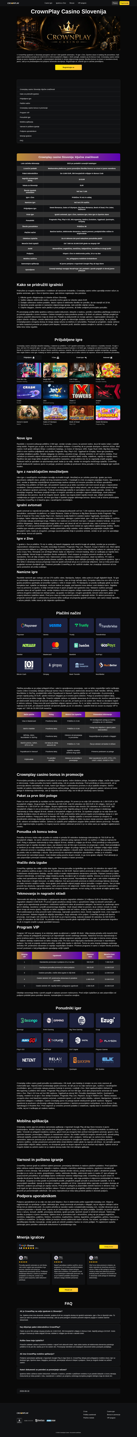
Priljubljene (28, 357)
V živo (54, 357)
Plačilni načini (25, 103)
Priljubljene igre (25, 99)
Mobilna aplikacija (26, 122)
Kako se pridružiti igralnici (29, 94)
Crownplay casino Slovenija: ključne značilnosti (37, 89)
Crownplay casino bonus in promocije (34, 108)
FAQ (21, 140)
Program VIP (24, 113)
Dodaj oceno (108, 1247)
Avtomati (106, 357)
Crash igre (80, 357)
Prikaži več (68, 1290)
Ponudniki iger (25, 117)
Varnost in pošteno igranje (29, 127)
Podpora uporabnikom (28, 131)
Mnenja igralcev (26, 136)
